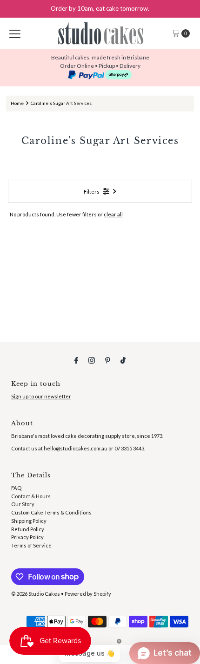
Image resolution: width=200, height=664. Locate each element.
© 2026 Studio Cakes (35, 594)
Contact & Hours (31, 496)
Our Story (22, 504)
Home (17, 103)
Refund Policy (27, 529)
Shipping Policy (29, 521)
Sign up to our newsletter (41, 396)
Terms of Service (31, 545)
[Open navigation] (14, 33)
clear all (113, 214)
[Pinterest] (107, 360)
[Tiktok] (123, 360)
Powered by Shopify (88, 594)
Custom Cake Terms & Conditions (51, 512)
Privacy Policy (27, 537)
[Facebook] (76, 360)
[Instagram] (91, 360)
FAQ (16, 488)
